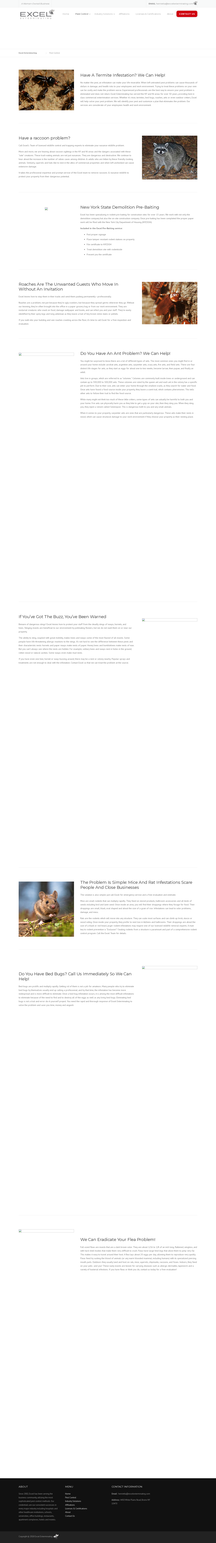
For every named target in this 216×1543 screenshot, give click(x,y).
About (170, 14)
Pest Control (81, 14)
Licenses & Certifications (148, 14)
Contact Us (187, 14)
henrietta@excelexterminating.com (174, 3)
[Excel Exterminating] (37, 14)
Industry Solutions (104, 14)
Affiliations (124, 14)
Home (66, 14)
